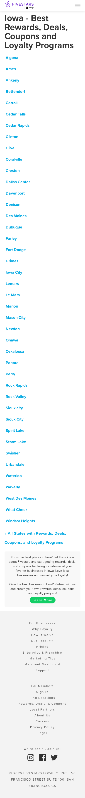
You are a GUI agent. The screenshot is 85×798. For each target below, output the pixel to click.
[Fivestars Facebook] (43, 757)
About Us (42, 715)
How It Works (42, 635)
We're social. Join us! (42, 749)
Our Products (42, 641)
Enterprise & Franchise (42, 652)
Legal (42, 733)
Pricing (42, 647)
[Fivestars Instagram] (31, 757)
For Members (42, 686)
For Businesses (42, 623)
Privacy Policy (42, 727)
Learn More (43, 600)
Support (42, 670)
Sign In (42, 692)
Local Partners (42, 709)
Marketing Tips (42, 658)
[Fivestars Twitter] (54, 757)
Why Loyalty (42, 629)
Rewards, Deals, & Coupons (43, 703)
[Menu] (77, 5)
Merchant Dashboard (42, 664)
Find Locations (42, 698)
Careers (42, 721)
